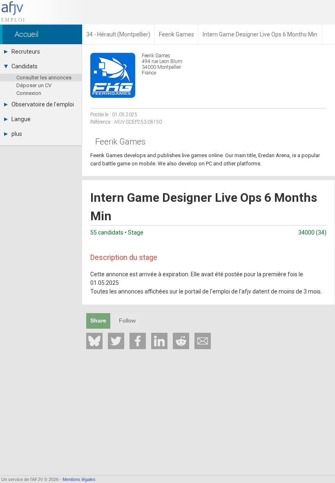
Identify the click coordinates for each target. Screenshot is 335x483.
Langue (21, 119)
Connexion (28, 93)
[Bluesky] (94, 341)
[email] (202, 341)
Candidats (24, 66)
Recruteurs (25, 51)
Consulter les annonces (43, 77)
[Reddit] (181, 341)
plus (16, 134)
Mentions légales (79, 479)
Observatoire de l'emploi (42, 104)
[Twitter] (116, 341)
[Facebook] (138, 341)
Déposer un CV (33, 85)
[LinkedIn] (159, 341)
